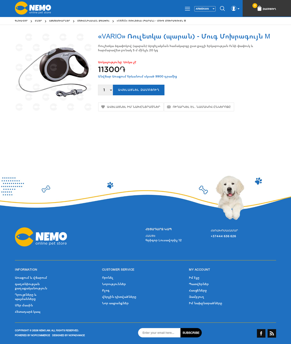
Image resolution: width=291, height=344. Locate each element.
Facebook (261, 333)
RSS (272, 333)
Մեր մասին (24, 305)
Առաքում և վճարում (31, 277)
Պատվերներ (199, 284)
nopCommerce (40, 335)
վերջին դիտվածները (119, 296)
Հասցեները (198, 290)
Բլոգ (105, 290)
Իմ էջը (194, 277)
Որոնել (107, 277)
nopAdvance (77, 335)
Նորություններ (114, 284)
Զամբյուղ (196, 296)
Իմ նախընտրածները (205, 303)
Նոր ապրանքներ (115, 303)
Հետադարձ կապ (27, 311)
